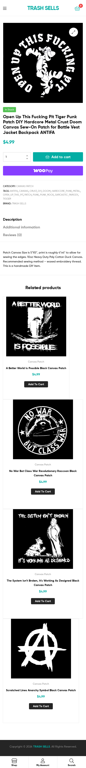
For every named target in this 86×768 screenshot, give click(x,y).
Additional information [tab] (21, 227)
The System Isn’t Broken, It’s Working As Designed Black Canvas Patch (43, 583)
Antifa (14, 190)
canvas (23, 190)
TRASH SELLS (43, 8)
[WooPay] (43, 170)
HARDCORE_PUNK (62, 190)
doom (47, 190)
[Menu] (7, 8)
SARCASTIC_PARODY (66, 194)
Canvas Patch (24, 186)
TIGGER (7, 198)
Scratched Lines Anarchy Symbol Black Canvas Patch (41, 690)
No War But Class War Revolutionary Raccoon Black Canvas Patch (43, 473)
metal (76, 190)
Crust (33, 190)
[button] (73, 32)
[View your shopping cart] (77, 8)
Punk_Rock (47, 194)
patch (28, 194)
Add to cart (61, 157)
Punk (36, 194)
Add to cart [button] (36, 384)
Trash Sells (19, 203)
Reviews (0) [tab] (12, 235)
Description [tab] (12, 219)
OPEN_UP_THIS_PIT (13, 194)
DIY (40, 190)
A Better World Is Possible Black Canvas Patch (36, 368)
